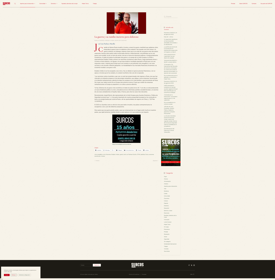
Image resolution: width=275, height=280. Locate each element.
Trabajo (95, 3)
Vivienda (166, 249)
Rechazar (14, 275)
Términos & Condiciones (134, 274)
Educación (166, 208)
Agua (165, 176)
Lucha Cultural (167, 222)
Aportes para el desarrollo (121, 40)
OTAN (138, 154)
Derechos (166, 206)
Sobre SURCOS (243, 3)
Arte (165, 188)
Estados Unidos (115, 154)
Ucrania (103, 156)
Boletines (166, 191)
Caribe (165, 193)
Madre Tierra (85, 3)
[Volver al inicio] (6, 3)
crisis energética (98, 154)
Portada (233, 3)
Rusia (147, 154)
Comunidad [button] (42, 3)
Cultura (166, 201)
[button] (15, 3)
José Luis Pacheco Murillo (130, 154)
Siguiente (155, 160)
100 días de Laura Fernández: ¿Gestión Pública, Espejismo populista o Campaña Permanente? (169, 110)
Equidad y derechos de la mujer (70, 3)
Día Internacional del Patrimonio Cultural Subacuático (169, 130)
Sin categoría (167, 241)
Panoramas (167, 229)
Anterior (97, 160)
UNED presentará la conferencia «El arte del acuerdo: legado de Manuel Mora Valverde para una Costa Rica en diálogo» (171, 89)
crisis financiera (107, 154)
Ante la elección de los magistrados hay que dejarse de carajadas (169, 56)
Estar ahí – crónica (168, 37)
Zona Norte (167, 251)
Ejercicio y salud (168, 210)
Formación (166, 219)
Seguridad (166, 239)
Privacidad (144, 274)
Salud (165, 236)
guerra (121, 154)
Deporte (166, 203)
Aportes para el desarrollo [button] (27, 3)
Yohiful (96, 274)
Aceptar (6, 275)
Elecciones (166, 213)
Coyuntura (166, 198)
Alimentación (167, 181)
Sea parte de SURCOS (266, 3)
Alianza (166, 179)
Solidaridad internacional (170, 244)
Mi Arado (166, 227)
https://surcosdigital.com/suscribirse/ (121, 144)
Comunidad (167, 196)
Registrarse (96, 265)
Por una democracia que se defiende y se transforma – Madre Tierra (170, 77)
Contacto (254, 3)
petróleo (143, 154)
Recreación (166, 234)
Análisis (112, 40)
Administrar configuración (24, 275)
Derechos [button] (53, 3)
